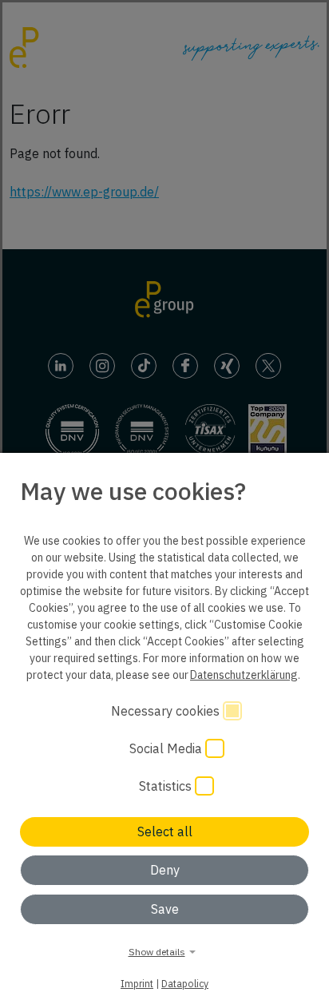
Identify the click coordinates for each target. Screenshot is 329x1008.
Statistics (167, 786)
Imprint (137, 983)
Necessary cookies (167, 711)
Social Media (167, 748)
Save (165, 909)
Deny (165, 870)
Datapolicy (184, 983)
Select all (164, 831)
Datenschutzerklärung (244, 675)
